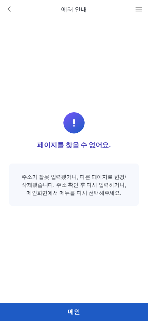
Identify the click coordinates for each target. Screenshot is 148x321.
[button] (9, 9)
